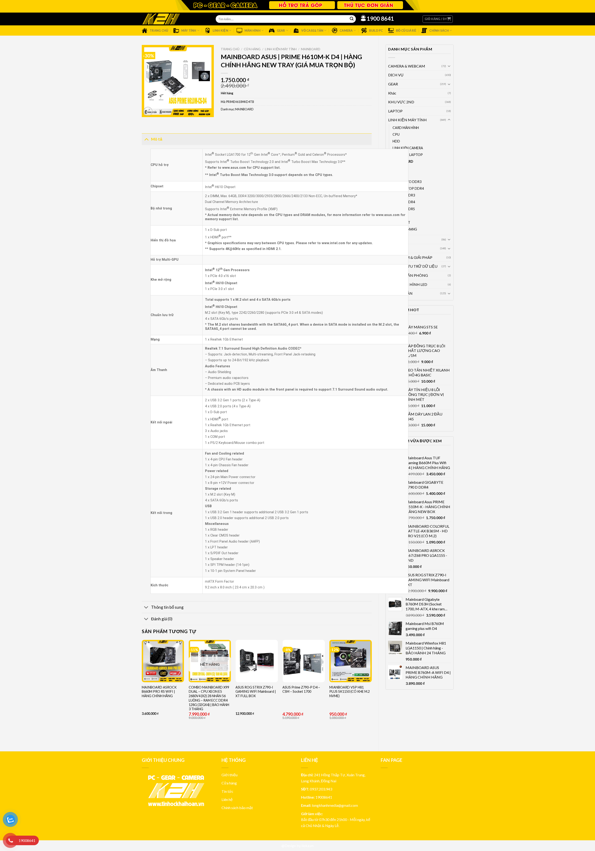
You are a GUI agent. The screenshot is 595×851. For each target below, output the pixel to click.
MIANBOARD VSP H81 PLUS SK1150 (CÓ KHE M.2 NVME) (349, 691)
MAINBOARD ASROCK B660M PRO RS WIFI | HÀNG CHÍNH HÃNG (159, 691)
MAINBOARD (310, 49)
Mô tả (156, 139)
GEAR (393, 84)
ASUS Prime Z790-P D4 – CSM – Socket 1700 (301, 689)
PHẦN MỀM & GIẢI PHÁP (410, 257)
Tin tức (227, 791)
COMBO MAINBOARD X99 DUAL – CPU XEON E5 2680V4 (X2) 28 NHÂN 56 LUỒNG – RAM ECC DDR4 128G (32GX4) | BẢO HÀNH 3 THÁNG (209, 698)
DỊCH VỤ (395, 75)
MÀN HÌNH (398, 239)
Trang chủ (230, 49)
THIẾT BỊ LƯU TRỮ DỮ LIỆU (412, 266)
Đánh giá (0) (161, 618)
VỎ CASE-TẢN (400, 293)
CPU (396, 134)
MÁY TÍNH (397, 248)
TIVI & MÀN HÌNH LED (407, 284)
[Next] (371, 691)
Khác (392, 93)
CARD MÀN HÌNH (406, 128)
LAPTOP (395, 111)
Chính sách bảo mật (237, 807)
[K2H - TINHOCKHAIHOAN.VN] (161, 19)
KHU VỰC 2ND (401, 102)
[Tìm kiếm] (352, 19)
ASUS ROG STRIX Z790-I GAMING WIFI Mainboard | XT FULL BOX (255, 691)
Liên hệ (227, 799)
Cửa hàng (252, 49)
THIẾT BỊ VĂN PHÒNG (408, 275)
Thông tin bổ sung (167, 607)
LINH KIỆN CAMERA (408, 148)
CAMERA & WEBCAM (406, 66)
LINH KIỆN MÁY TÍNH (407, 120)
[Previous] (142, 691)
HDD (396, 141)
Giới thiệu (229, 775)
